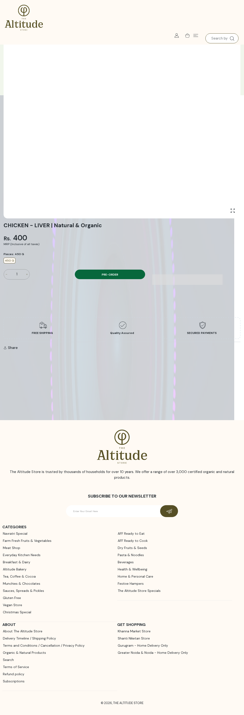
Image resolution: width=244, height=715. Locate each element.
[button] (187, 279)
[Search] (232, 38)
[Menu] (196, 35)
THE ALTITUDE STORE (128, 703)
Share (13, 347)
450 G (9, 260)
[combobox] (222, 38)
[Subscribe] (169, 511)
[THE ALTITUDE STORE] (24, 18)
